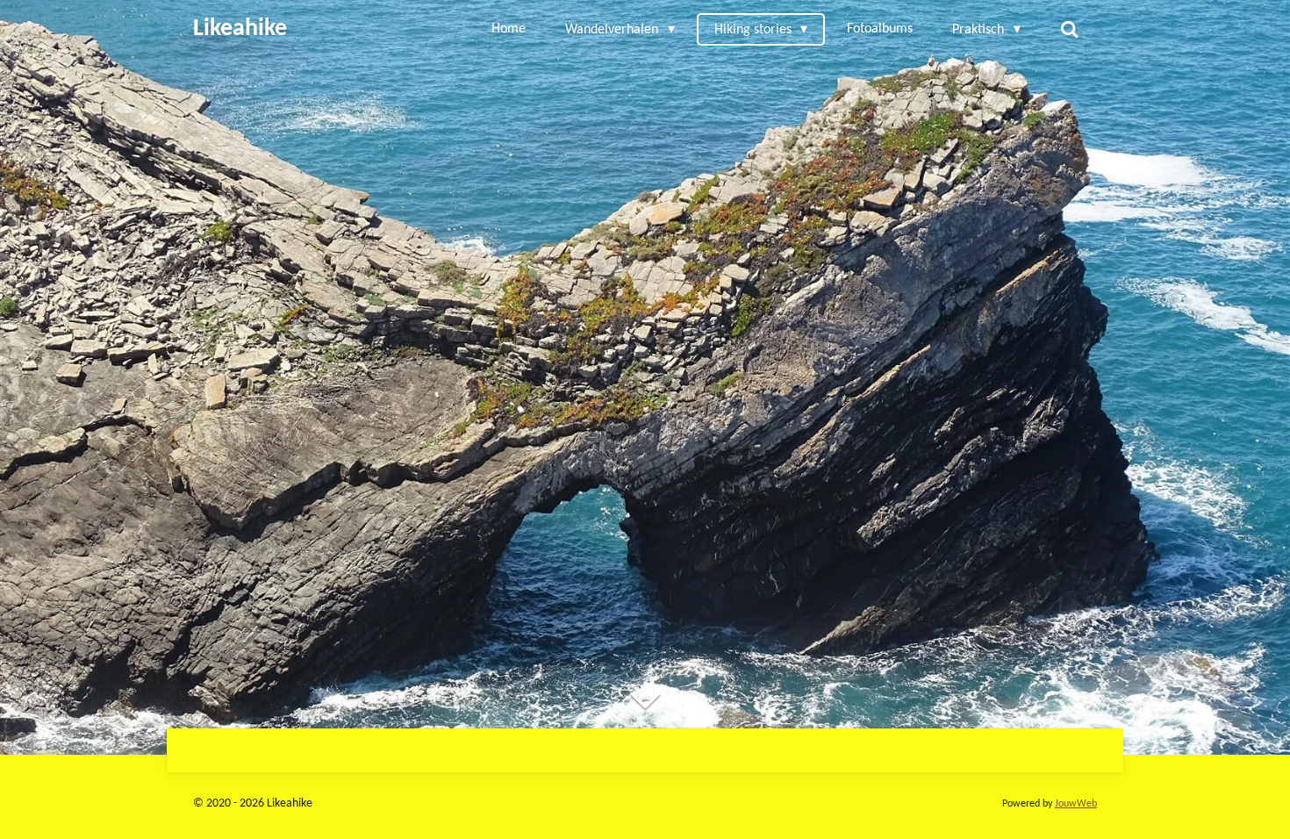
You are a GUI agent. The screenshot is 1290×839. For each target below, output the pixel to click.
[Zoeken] (1070, 30)
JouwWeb (1076, 804)
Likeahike (240, 29)
